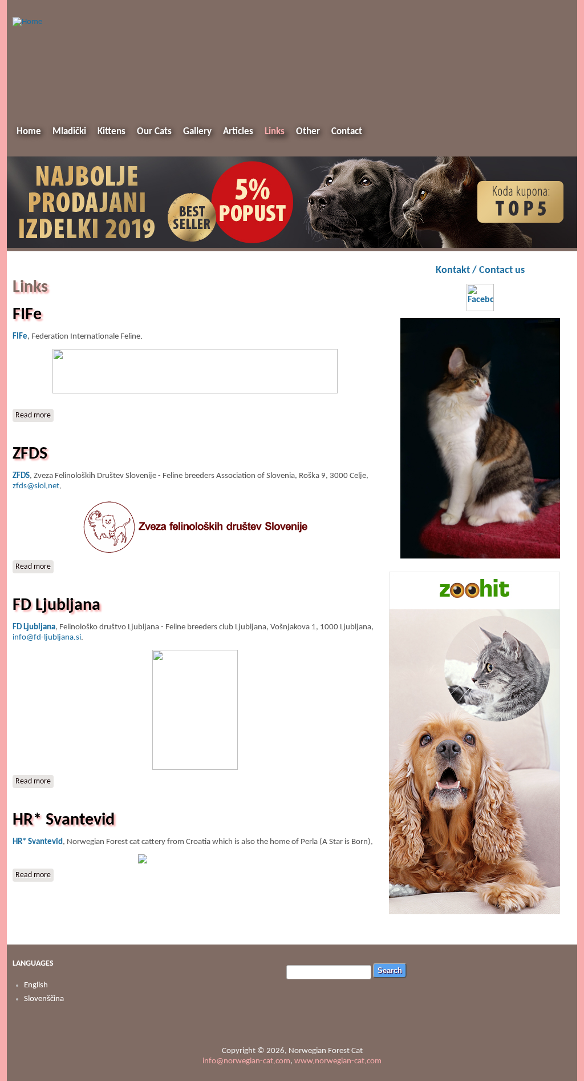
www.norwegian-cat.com (338, 1061)
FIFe (27, 315)
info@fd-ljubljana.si (47, 637)
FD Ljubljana (56, 605)
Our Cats (154, 131)
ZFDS (30, 454)
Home (29, 131)
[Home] (27, 22)
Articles (238, 131)
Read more (34, 415)
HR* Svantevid (64, 820)
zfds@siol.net (36, 486)
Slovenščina (44, 999)
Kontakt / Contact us (480, 270)
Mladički (69, 131)
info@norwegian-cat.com (246, 1061)
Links (275, 131)
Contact (346, 131)
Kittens (111, 131)
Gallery (197, 131)
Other (308, 131)
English (36, 985)
